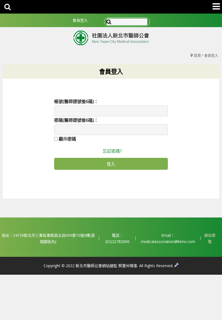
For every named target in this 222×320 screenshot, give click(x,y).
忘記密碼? (112, 151)
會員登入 (80, 20)
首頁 (197, 55)
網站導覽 (210, 238)
